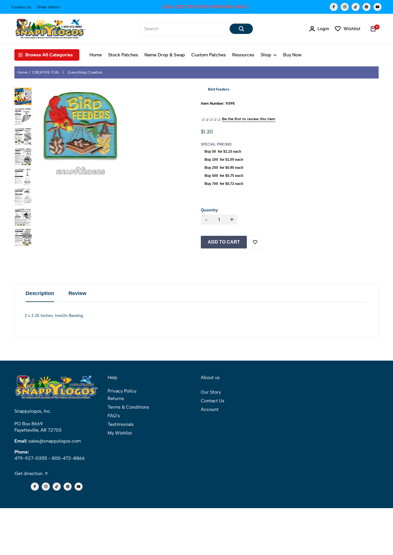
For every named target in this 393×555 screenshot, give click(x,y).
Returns (116, 398)
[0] (373, 28)
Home (95, 55)
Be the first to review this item (248, 119)
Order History (48, 7)
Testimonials (121, 424)
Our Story (211, 392)
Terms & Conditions (128, 407)
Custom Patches (208, 55)
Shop (266, 55)
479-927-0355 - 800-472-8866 (49, 458)
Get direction (29, 473)
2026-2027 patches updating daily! (196, 6)
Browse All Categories (49, 55)
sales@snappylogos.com (54, 441)
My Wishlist (120, 433)
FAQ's (114, 415)
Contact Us (21, 7)
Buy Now (292, 55)
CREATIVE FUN (45, 72)
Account (210, 409)
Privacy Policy (122, 391)
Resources (243, 55)
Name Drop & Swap (164, 55)
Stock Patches (123, 55)
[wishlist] (255, 242)
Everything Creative (85, 72)
